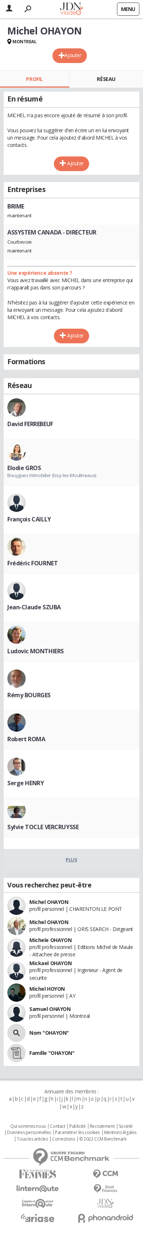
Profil (34, 78)
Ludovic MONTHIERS (35, 651)
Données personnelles (29, 1132)
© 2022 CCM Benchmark (102, 1139)
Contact (57, 1126)
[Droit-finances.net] (105, 1188)
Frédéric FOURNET (32, 563)
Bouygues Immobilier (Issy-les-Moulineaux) (51, 475)
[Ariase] (38, 1218)
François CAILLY (29, 519)
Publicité (77, 1126)
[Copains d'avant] (38, 1203)
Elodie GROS (24, 468)
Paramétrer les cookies (77, 1132)
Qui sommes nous (28, 1126)
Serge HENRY (25, 783)
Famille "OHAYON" (51, 1052)
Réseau (106, 78)
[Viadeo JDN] (105, 1203)
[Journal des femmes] (38, 1174)
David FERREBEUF (30, 424)
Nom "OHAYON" (49, 1032)
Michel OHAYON (49, 901)
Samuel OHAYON (50, 1008)
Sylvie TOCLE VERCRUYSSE (42, 827)
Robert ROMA (26, 739)
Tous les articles (32, 1139)
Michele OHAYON (50, 940)
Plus (71, 859)
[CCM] (105, 1174)
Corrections (63, 1139)
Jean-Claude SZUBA (34, 607)
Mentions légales (120, 1132)
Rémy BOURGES (29, 695)
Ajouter (73, 55)
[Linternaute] (38, 1188)
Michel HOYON (47, 988)
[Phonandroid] (105, 1218)
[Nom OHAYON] (16, 1033)
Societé (126, 1126)
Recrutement (102, 1126)
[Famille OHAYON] (16, 1053)
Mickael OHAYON (50, 963)
